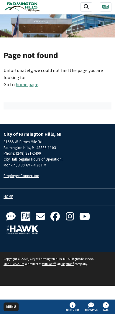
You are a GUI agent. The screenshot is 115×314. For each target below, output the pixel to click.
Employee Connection (21, 176)
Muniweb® (49, 264)
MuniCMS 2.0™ (14, 264)
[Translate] (105, 7)
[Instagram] (70, 216)
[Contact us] (11, 216)
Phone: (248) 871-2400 (22, 153)
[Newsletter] (40, 216)
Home (8, 196)
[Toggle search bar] (86, 7)
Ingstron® (67, 264)
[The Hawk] (22, 229)
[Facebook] (55, 216)
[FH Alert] (25, 216)
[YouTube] (84, 216)
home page (27, 84)
